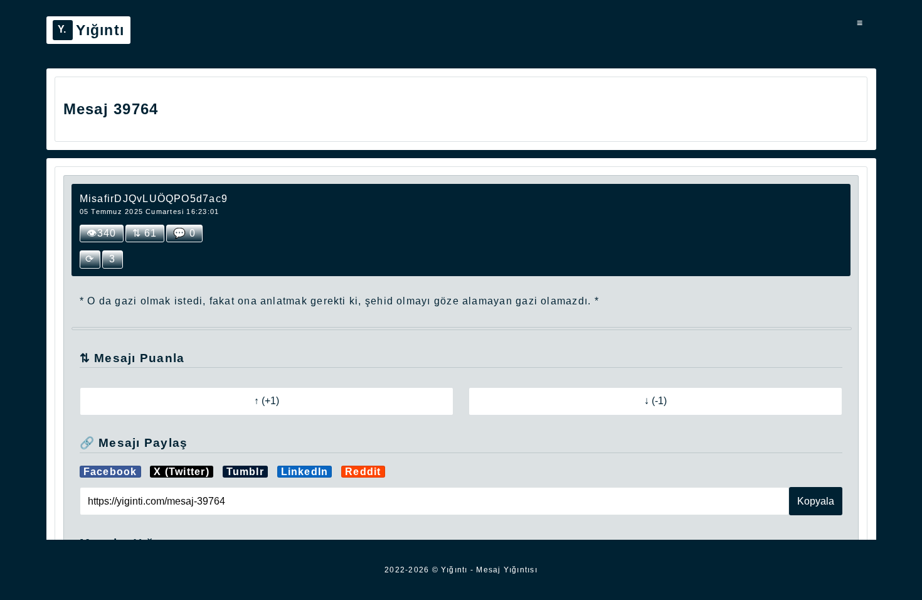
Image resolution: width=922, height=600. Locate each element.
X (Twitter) (181, 471)
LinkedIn (305, 471)
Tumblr (245, 471)
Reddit (363, 471)
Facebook (110, 471)
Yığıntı (100, 30)
